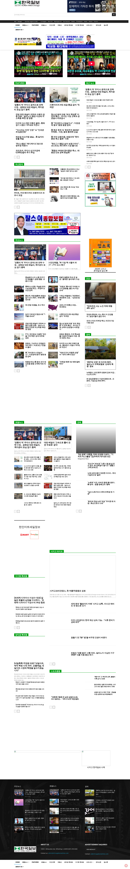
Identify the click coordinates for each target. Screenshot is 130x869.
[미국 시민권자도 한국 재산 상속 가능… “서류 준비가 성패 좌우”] (59, 621)
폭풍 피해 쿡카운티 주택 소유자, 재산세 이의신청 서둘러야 (62, 496)
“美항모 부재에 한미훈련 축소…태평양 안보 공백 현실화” (65, 151)
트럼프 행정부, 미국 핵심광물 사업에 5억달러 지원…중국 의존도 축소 (69, 336)
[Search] (114, 14)
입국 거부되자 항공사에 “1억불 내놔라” (35, 315)
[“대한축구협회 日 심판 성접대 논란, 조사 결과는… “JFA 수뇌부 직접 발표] (65, 685)
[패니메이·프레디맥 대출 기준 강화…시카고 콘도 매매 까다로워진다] (18, 459)
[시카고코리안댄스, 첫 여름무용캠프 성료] (83, 571)
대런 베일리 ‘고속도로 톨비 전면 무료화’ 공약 (100, 100)
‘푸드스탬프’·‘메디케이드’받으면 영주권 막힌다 (29, 145)
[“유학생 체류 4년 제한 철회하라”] (53, 364)
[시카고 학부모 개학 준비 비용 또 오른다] (18, 505)
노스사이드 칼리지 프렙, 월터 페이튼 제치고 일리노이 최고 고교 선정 (32, 468)
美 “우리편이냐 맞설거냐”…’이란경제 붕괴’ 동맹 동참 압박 (65, 124)
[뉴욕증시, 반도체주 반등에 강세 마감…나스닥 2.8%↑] (89, 802)
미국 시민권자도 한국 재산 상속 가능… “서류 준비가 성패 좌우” (93, 621)
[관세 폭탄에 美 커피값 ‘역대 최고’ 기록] (54, 189)
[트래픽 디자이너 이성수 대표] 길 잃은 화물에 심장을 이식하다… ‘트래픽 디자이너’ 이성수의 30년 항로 (29, 600)
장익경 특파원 (21, 635)
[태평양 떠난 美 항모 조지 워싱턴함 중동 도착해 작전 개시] (19, 364)
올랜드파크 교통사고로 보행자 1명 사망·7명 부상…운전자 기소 (33, 476)
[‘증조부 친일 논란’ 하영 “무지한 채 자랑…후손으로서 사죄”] (81, 504)
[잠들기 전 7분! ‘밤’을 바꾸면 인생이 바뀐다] (59, 637)
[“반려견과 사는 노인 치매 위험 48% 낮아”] (100, 293)
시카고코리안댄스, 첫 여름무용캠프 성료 (68, 591)
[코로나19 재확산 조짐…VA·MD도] (53, 307)
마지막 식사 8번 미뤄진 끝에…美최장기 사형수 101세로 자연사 (30, 124)
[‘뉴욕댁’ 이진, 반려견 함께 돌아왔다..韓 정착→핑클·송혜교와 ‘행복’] (81, 485)
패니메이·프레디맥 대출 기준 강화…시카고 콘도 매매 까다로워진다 (32, 459)
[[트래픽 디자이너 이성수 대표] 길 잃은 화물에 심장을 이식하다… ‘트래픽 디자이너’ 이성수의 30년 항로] (29, 587)
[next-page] (18, 157)
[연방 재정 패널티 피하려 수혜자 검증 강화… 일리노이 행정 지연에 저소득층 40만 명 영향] (19, 326)
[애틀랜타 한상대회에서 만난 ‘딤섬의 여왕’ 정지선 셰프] (54, 171)
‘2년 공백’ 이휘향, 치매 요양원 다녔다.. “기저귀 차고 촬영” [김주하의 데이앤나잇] (95, 455)
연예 (79, 422)
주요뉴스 (19, 240)
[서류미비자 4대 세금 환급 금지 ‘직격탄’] (65, 94)
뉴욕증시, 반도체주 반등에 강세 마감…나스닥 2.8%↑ (101, 373)
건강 (88, 278)
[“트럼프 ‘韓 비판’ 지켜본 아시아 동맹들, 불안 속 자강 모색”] (53, 289)
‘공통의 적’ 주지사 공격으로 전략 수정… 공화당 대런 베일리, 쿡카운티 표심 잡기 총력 (29, 107)
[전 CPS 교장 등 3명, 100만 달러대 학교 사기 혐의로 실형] (48, 468)
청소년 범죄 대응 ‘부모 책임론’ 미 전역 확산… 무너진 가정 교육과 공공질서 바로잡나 (65, 116)
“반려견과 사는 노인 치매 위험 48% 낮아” (99, 307)
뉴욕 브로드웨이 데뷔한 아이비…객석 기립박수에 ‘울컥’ (102, 474)
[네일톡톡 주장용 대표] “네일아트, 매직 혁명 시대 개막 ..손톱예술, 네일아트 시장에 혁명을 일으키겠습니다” (29, 667)
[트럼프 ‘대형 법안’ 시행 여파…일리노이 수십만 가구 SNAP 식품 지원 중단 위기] (59, 654)
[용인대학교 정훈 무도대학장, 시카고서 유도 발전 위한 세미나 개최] (89, 686)
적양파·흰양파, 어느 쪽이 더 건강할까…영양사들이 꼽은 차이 (100, 315)
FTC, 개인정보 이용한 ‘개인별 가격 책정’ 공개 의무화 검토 (35, 336)
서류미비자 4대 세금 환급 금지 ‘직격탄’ (69, 315)
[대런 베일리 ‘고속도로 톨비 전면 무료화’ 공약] (57, 433)
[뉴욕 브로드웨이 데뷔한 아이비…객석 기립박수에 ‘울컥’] (81, 476)
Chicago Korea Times (83, 458)
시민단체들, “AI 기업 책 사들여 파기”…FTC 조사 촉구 (63, 263)
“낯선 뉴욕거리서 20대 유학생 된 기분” (101, 493)
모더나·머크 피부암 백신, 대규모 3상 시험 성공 (100, 322)
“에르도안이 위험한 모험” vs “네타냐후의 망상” (69, 354)
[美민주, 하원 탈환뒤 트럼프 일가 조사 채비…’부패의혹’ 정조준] (19, 298)
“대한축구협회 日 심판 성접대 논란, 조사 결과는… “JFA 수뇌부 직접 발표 (65, 698)
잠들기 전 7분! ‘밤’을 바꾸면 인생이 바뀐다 (89, 637)
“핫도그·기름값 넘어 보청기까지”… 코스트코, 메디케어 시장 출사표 (65, 145)
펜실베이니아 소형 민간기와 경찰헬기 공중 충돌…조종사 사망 (35, 279)
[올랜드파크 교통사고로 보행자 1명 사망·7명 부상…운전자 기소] (18, 477)
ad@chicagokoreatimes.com (99, 854)
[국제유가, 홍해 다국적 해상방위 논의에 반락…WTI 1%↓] (89, 820)
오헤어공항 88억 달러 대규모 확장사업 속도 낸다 (101, 161)
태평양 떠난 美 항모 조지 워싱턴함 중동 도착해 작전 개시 (35, 364)
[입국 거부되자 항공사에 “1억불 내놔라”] (19, 316)
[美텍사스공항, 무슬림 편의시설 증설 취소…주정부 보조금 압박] (19, 289)
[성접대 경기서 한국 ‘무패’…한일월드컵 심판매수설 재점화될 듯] (89, 694)
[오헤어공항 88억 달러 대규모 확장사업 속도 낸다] (48, 477)
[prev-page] (15, 157)
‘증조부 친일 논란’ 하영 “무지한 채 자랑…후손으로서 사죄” (101, 502)
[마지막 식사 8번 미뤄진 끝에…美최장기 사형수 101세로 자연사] (53, 345)
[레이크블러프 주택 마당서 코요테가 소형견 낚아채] (18, 485)
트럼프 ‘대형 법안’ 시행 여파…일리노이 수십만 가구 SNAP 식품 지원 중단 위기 (92, 654)
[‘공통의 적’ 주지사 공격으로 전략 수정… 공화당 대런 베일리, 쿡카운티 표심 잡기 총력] (29, 94)
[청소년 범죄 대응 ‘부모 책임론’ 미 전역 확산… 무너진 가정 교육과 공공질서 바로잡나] (53, 326)
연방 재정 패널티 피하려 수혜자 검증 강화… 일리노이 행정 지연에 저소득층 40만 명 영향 (30, 116)
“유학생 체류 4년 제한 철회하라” (69, 363)
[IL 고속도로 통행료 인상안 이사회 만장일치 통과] (18, 496)
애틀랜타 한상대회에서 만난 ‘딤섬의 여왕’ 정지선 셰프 (69, 170)
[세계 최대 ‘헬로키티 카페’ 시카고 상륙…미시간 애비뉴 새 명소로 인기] (59, 605)
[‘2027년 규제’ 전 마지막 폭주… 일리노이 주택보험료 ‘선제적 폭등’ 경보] (100, 349)
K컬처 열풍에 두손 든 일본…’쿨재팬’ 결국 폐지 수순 (69, 278)
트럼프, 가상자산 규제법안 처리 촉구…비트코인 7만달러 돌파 (35, 345)
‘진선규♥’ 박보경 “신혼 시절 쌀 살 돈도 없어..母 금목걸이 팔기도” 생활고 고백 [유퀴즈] (101, 465)
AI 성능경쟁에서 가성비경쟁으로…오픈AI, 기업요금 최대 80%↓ (100, 380)
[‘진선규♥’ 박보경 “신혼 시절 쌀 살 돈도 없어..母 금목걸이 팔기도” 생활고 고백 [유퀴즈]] (81, 466)
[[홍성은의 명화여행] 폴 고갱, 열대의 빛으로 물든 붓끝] (54, 198)
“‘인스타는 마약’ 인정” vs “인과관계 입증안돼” (30, 131)
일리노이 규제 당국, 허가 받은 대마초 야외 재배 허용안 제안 (62, 505)
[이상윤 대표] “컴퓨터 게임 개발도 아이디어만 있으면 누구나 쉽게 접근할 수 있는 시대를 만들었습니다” (30, 697)
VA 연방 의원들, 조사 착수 (35, 305)
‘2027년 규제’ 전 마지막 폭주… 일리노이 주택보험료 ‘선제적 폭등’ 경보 (100, 364)
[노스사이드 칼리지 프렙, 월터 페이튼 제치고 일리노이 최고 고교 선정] (18, 468)
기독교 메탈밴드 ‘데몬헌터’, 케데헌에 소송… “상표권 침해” (69, 298)
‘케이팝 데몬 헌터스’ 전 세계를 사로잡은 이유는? (69, 179)
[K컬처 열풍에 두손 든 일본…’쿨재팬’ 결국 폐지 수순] (53, 279)
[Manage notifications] (126, 865)
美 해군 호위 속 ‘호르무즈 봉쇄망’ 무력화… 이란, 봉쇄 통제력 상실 (65, 131)
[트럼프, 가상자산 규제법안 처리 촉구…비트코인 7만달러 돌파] (19, 345)
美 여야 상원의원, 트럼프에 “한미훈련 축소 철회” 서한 (65, 138)
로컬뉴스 (19, 422)
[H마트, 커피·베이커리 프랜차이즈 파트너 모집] (29, 179)
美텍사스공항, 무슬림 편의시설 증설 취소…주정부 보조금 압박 (35, 288)
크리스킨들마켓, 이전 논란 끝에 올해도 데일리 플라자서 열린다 (62, 459)
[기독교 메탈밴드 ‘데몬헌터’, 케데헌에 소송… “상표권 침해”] (53, 298)
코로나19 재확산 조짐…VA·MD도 (68, 306)
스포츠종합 (55, 671)
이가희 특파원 (21, 576)
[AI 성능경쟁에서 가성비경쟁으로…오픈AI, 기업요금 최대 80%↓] (89, 811)
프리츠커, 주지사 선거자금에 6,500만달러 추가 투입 (28, 151)
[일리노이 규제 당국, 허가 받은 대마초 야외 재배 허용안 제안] (48, 505)
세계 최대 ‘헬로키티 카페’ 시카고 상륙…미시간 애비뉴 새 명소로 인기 (92, 605)
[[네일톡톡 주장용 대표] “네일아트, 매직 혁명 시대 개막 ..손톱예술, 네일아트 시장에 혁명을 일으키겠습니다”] (29, 650)
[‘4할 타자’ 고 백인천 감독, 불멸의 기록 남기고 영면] (89, 678)
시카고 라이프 (57, 551)
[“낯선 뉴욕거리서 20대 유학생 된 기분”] (81, 494)
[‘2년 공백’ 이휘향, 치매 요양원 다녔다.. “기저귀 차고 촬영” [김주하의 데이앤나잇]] (96, 439)
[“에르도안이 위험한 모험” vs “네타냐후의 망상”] (53, 355)
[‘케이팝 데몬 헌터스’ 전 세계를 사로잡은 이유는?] (54, 180)
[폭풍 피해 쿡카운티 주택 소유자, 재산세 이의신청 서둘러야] (48, 496)
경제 (16, 189)
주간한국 (19, 164)
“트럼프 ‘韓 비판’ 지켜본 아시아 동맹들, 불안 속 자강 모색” (69, 288)
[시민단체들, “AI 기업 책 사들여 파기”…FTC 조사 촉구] (64, 252)
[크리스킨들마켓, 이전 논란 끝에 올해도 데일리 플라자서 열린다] (48, 459)
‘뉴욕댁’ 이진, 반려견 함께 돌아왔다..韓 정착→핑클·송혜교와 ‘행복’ (101, 483)
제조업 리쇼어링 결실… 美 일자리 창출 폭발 (30, 138)
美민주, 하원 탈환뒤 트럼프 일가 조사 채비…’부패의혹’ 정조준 (35, 298)
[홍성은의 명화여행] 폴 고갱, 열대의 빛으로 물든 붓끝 (70, 197)
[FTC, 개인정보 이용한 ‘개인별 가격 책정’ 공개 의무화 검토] (19, 336)
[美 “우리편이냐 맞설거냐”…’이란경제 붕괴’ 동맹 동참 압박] (19, 355)
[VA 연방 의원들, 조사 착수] (19, 307)
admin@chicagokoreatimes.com (58, 853)
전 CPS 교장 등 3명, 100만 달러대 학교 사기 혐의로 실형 (62, 468)
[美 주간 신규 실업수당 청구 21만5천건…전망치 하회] (89, 829)
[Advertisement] (65, 404)
